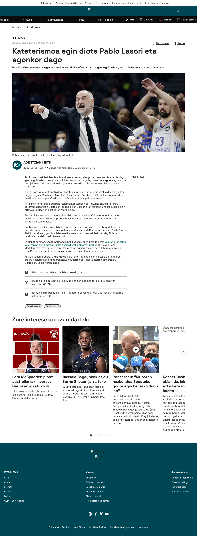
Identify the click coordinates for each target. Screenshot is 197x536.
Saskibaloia (33, 306)
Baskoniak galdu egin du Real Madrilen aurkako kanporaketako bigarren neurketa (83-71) (73, 282)
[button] (184, 351)
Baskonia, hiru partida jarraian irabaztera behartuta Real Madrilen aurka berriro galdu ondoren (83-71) (77, 294)
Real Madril (52, 306)
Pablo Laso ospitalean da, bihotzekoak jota (56, 272)
